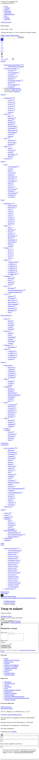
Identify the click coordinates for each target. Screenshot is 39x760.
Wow (10, 312)
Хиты (7, 515)
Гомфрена (11, 456)
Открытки (12, 525)
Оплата (6, 9)
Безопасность (8, 691)
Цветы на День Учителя (11, 660)
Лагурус (11, 470)
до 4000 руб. (12, 270)
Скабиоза (11, 490)
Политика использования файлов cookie (16, 698)
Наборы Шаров (14, 536)
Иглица (11, 460)
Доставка (7, 8)
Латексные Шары (14, 532)
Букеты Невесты (6, 315)
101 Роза (11, 219)
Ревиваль (11, 306)
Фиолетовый (13, 126)
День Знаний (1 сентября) (16, 66)
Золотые (11, 246)
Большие (12, 416)
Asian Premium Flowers (29, 598)
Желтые (11, 237)
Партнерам (7, 11)
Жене (11, 156)
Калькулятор (8, 538)
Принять (19, 756)
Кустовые (12, 288)
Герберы (11, 175)
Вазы (10, 521)
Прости (11, 82)
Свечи (11, 527)
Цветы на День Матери (11, 665)
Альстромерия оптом (15, 550)
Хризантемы (13, 193)
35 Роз (11, 215)
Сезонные (12, 408)
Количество (9, 98)
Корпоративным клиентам (12, 690)
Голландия (12, 434)
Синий (11, 134)
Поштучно (12, 207)
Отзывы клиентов (10, 699)
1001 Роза (11, 223)
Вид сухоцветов (10, 448)
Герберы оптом (13, 558)
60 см (11, 256)
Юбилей (11, 78)
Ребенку (11, 422)
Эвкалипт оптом (13, 584)
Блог (5, 16)
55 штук (11, 110)
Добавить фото (6, 645)
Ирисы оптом (12, 564)
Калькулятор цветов (9, 596)
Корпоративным (9, 14)
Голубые (11, 383)
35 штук (11, 106)
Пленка (11, 399)
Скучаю (11, 86)
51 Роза (11, 217)
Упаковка (8, 276)
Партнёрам (7, 682)
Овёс (10, 478)
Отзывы (6, 17)
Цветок (7, 331)
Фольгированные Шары (16, 534)
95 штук (11, 112)
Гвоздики (12, 172)
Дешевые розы (13, 262)
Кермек (11, 462)
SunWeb (14, 731)
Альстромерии (13, 166)
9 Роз (10, 209)
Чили (11, 440)
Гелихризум (12, 452)
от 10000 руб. (13, 274)
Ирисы (11, 183)
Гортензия (12, 458)
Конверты (11, 529)
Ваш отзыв (4, 640)
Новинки (8, 517)
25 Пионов (12, 375)
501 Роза (11, 221)
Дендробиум (12, 181)
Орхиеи (11, 343)
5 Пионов (11, 369)
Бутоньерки (12, 347)
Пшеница (12, 486)
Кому (7, 146)
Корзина (11, 282)
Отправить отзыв (6, 616)
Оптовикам (7, 12)
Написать (17, 91)
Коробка (11, 278)
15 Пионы (12, 373)
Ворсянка (11, 450)
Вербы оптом (12, 554)
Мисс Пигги (12, 300)
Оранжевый (12, 128)
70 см (11, 258)
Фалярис (11, 496)
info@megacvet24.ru (14, 88)
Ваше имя (4, 632)
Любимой (12, 424)
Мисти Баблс (13, 302)
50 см (11, 254)
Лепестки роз (12, 205)
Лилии (11, 185)
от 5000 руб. (12, 357)
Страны (7, 430)
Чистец (10, 500)
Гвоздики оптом (13, 556)
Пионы (11, 333)
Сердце (11, 284)
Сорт (7, 294)
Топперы (11, 523)
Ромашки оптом (13, 576)
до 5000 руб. (12, 272)
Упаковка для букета (10, 668)
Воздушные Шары (10, 530)
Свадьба (11, 74)
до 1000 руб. (12, 264)
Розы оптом (12, 574)
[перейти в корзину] (2, 52)
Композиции (13, 393)
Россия (11, 432)
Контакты (7, 19)
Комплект (8, 345)
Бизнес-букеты (8, 662)
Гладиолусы (4, 443)
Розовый (12, 122)
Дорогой (11, 359)
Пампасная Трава (14, 482)
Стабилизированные (15, 292)
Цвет (7, 114)
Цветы (3, 161)
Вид (6, 138)
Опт (2, 545)
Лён (10, 472)
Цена (7, 260)
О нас (6, 6)
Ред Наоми (12, 308)
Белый (11, 120)
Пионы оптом (13, 570)
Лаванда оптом (13, 566)
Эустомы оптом (13, 586)
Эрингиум (11, 504)
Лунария (11, 476)
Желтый (11, 124)
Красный (12, 118)
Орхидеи (11, 187)
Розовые (11, 234)
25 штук (11, 104)
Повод (3, 61)
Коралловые (12, 242)
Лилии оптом (12, 568)
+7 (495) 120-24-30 (15, 90)
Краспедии (12, 466)
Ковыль (11, 464)
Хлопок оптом (13, 580)
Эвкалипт (12, 195)
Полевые (11, 144)
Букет (11, 280)
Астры (11, 169)
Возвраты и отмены (10, 693)
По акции (8, 158)
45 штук (11, 108)
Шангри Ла (12, 310)
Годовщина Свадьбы (15, 80)
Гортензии (12, 179)
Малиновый (13, 130)
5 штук (11, 100)
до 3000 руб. (12, 268)
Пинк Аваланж (13, 304)
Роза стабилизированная (16, 488)
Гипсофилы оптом (14, 560)
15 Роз (11, 211)
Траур (2, 543)
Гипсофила (12, 177)
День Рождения (14, 72)
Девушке (12, 150)
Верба (10, 170)
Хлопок (11, 339)
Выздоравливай (14, 84)
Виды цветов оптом (11, 548)
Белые (11, 231)
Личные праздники (11, 68)
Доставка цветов (9, 683)
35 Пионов (12, 377)
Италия (11, 438)
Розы (2, 200)
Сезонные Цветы (9, 673)
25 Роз (11, 213)
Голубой (11, 323)
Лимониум (12, 474)
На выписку (13, 76)
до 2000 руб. (12, 266)
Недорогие (12, 412)
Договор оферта (9, 695)
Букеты (3, 94)
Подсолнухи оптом (14, 572)
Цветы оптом (13, 578)
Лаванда (11, 468)
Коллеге (11, 152)
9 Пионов (12, 371)
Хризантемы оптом (14, 582)
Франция (12, 436)
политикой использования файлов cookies (23, 752)
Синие (10, 385)
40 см (11, 252)
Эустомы (11, 197)
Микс (11, 116)
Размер (7, 248)
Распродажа (4, 593)
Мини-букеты (5, 592)
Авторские (12, 140)
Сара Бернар (12, 404)
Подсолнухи (12, 189)
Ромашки (11, 191)
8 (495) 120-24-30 (6, 22)
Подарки (7, 519)
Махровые (12, 406)
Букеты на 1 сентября (11, 666)
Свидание (12, 70)
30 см (11, 250)
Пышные (11, 414)
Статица (11, 494)
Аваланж (12, 296)
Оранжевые (12, 240)
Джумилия (12, 298)
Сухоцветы (4, 444)
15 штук (11, 102)
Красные (12, 229)
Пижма (10, 484)
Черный (11, 136)
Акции (7, 428)
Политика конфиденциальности (14, 696)
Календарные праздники (13, 65)
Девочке (11, 426)
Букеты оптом (13, 552)
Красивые (12, 410)
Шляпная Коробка (14, 395)
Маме (10, 148)
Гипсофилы (12, 337)
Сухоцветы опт (10, 589)
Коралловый (12, 132)
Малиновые (13, 236)
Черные (11, 244)
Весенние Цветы (9, 675)
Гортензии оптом (14, 562)
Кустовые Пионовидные (16, 290)
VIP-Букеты (8, 670)
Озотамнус (12, 480)
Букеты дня (12, 142)
